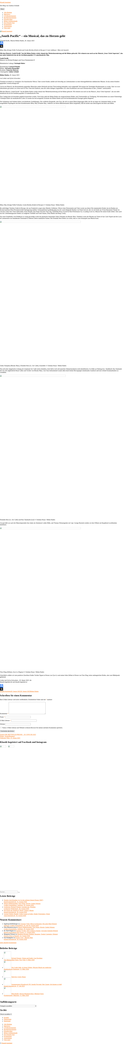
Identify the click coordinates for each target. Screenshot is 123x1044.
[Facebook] (61, 43)
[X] (61, 46)
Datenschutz (7, 1019)
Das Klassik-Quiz (9, 23)
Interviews (7, 14)
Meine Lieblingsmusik (10, 21)
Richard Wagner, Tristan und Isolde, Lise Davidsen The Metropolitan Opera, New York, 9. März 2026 (23, 959)
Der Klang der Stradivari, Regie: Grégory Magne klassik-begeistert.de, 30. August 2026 (19, 911)
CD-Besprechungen (10, 16)
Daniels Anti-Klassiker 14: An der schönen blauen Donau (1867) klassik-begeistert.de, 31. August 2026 (23, 901)
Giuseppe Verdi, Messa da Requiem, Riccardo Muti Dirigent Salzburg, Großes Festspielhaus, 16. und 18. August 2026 (30, 924)
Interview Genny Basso (18, 977)
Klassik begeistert (5, 2)
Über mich (7, 28)
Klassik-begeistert (5, 691)
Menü (2, 9)
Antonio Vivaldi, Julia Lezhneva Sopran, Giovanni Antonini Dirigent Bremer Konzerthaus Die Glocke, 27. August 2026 (31, 931)
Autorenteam (8, 26)
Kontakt (6, 1017)
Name (2, 717)
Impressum (7, 1021)
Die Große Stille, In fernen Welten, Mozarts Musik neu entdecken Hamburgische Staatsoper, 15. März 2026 (27, 968)
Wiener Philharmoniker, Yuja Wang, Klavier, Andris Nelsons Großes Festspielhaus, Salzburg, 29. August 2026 (22, 904)
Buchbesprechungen (10, 17)
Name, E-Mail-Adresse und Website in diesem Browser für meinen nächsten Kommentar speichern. (32, 728)
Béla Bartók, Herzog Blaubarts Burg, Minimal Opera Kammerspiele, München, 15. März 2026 (24, 994)
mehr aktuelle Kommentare (8, 942)
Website (2, 724)
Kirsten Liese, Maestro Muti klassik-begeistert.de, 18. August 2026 (18, 938)
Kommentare (8, 24)
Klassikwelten (8, 19)
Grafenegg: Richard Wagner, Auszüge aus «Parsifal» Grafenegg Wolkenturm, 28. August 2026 (20, 908)
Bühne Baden (34, 691)
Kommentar (4, 713)
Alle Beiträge (8, 12)
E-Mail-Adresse (5, 720)
